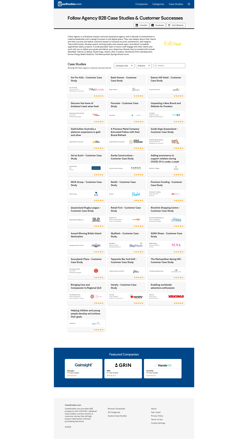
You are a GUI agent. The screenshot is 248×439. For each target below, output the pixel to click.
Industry (141, 65)
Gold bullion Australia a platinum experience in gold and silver (85, 132)
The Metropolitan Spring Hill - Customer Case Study (166, 260)
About (154, 408)
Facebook (159, 25)
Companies (141, 4)
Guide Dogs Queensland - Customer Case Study (164, 130)
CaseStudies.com (73, 405)
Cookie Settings (158, 423)
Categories (158, 4)
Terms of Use (157, 419)
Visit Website (177, 25)
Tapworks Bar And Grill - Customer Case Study (124, 260)
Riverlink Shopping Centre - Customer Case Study (165, 209)
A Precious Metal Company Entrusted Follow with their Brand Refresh (125, 132)
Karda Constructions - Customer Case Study (122, 157)
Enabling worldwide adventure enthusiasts (163, 286)
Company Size (122, 65)
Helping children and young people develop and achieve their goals (85, 313)
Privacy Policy (157, 416)
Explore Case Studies (117, 416)
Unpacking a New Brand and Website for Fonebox (166, 105)
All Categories (114, 412)
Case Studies (176, 4)
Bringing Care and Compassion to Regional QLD (86, 286)
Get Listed (155, 412)
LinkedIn (143, 25)
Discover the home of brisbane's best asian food (85, 105)
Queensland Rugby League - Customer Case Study (86, 209)
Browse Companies (116, 408)
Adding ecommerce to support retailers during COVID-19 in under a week (165, 158)
